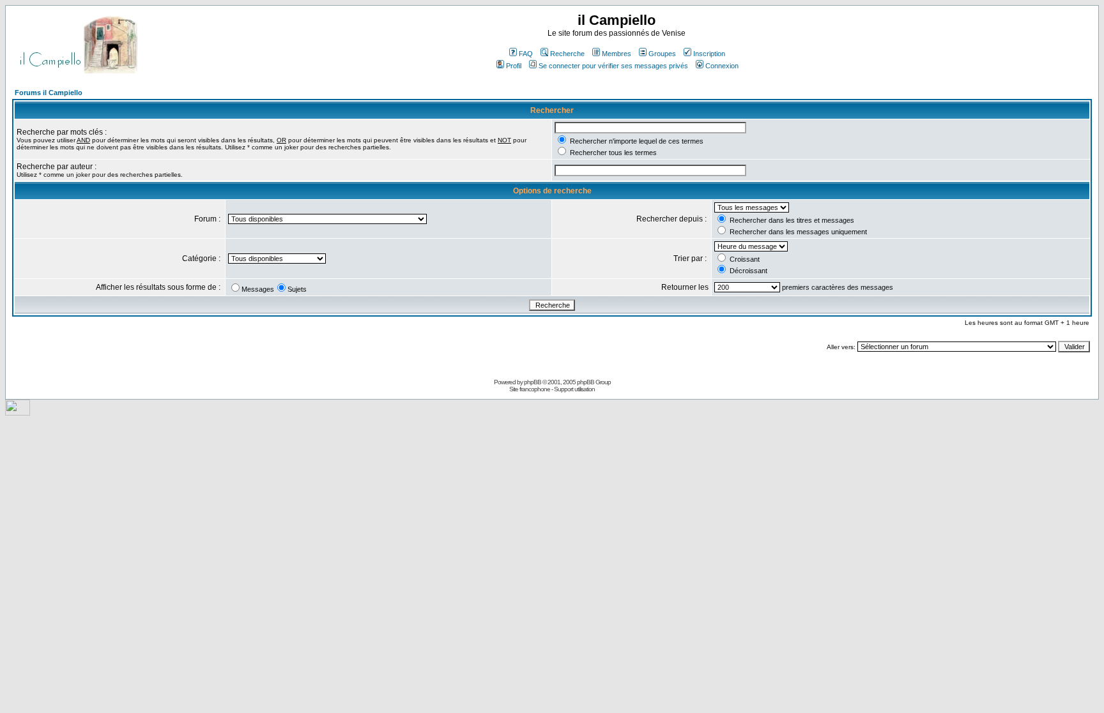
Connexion (722, 66)
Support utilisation (574, 389)
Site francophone (529, 389)
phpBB (532, 382)
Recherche (567, 53)
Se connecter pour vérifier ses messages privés (613, 66)
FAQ (526, 53)
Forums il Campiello (48, 92)
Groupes (662, 53)
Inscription (709, 53)
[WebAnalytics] (17, 412)
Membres (616, 53)
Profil (513, 66)
